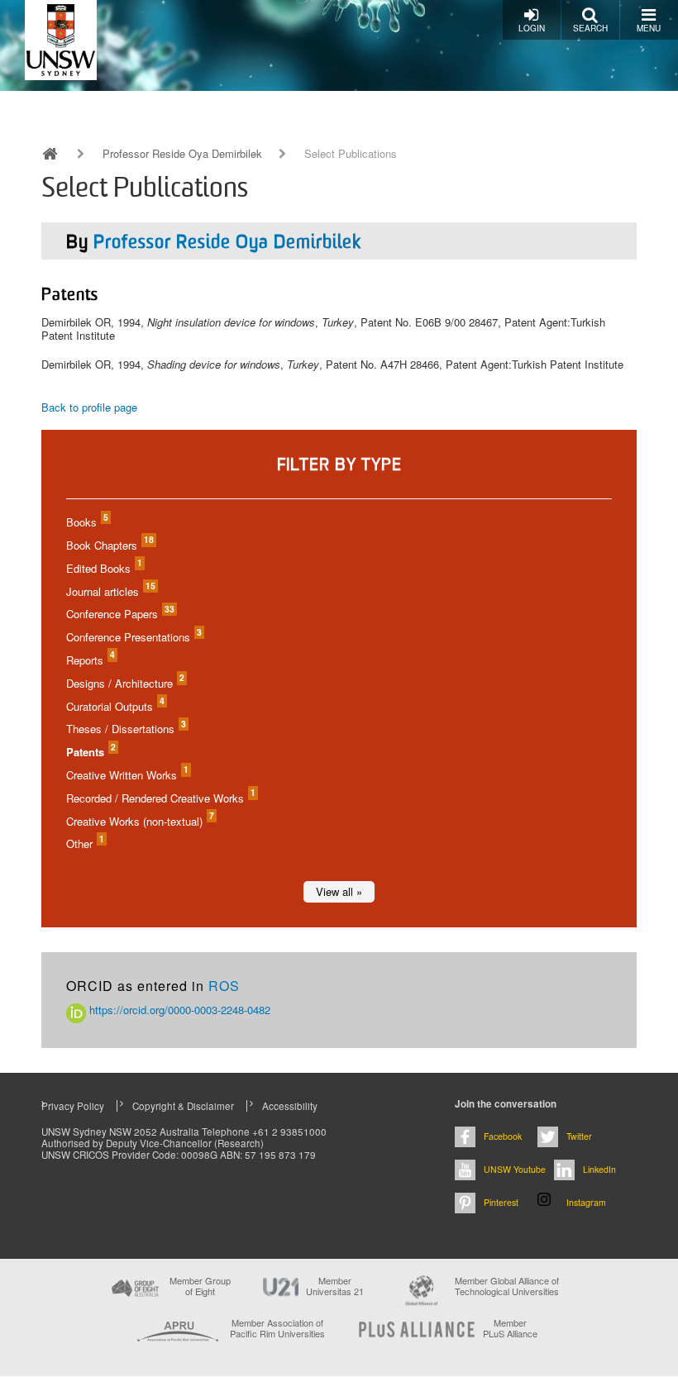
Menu (649, 28)
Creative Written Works (126, 775)
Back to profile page (89, 407)
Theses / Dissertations (125, 728)
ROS (224, 985)
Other (84, 843)
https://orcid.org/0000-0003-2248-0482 (178, 1009)
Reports (89, 660)
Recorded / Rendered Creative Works (160, 798)
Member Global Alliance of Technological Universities (507, 1286)
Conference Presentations (133, 637)
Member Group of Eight (200, 1286)
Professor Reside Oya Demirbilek (182, 153)
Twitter (579, 1136)
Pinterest (501, 1202)
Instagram (586, 1202)
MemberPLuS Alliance (510, 1328)
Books (86, 522)
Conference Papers (119, 614)
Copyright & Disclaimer (183, 1106)
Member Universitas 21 (335, 1286)
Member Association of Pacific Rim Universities (277, 1328)
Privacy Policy (72, 1106)
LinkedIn (599, 1169)
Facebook (503, 1136)
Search (590, 28)
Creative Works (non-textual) (139, 821)
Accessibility (290, 1106)
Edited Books (103, 568)
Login (531, 28)
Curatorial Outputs (114, 706)
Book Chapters (109, 545)
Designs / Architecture (124, 683)
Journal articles (110, 591)
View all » (339, 891)
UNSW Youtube (515, 1169)
